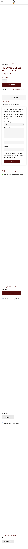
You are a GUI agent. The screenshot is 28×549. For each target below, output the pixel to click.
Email (6, 146)
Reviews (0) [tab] (14, 97)
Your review (8, 127)
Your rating (7, 122)
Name (6, 140)
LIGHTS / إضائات (13, 89)
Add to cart (11, 84)
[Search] (18, 2)
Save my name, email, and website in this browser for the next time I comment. (14, 155)
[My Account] (26, 2)
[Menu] (2, 2)
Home (3, 63)
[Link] (14, 2)
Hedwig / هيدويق (11, 63)
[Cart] (21, 2)
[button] (11, 293)
